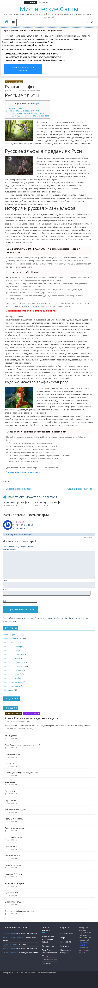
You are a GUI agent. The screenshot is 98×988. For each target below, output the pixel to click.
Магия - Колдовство (13, 713)
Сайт (5, 601)
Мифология (8, 690)
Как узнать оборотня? (27, 933)
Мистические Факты (49, 9)
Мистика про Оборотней (14, 662)
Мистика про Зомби (11, 658)
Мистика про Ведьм (11, 650)
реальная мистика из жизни (84, 950)
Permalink (20, 528)
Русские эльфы (14, 108)
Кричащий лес (11, 736)
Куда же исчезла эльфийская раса (30, 115)
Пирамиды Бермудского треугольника (21, 772)
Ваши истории (9, 634)
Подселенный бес (12, 754)
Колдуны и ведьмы (13, 865)
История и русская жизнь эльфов (26, 113)
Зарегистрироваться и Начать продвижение (30, 310)
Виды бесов (10, 782)
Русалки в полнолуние (80, 488)
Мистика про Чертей (12, 674)
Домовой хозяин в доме (15, 809)
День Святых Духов (13, 837)
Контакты (64, 946)
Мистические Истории (12, 682)
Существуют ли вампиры (28, 952)
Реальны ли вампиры (14, 819)
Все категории (66, 933)
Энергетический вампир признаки (19, 911)
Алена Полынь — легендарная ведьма (31, 718)
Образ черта (10, 800)
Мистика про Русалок (12, 670)
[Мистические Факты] (6, 22)
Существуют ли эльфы (48, 502)
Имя (5, 580)
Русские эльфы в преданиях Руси (23, 110)
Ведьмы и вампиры (13, 855)
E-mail (5, 589)
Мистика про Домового (13, 654)
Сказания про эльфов (17, 488)
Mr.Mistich (22, 91)
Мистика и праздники (12, 642)
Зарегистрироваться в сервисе (23, 472)
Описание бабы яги (13, 874)
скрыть (38, 103)
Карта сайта (65, 942)
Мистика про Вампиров (13, 646)
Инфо (62, 937)
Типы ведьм (23, 944)
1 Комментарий (36, 91)
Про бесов (43, 2)
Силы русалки (11, 846)
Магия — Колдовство (12, 638)
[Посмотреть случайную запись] (92, 22)
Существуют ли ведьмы (15, 828)
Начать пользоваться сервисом (23, 69)
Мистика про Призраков (13, 666)
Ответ (90, 537)
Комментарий (9, 549)
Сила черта (10, 791)
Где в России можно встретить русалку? (22, 745)
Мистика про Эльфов (14, 82)
